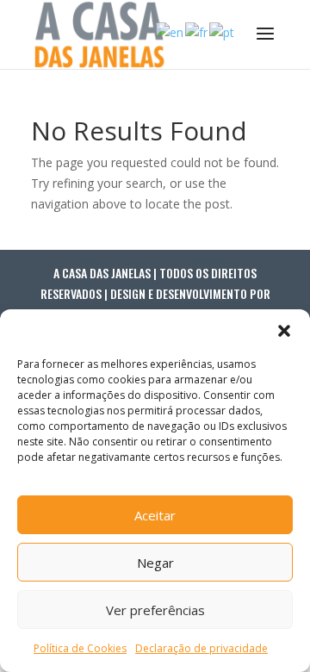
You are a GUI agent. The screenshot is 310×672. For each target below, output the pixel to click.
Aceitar (155, 515)
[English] (170, 31)
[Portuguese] (222, 31)
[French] (197, 31)
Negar (155, 562)
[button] (284, 330)
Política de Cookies (80, 648)
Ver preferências (155, 610)
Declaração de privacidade (201, 648)
